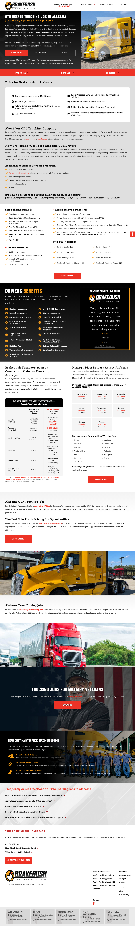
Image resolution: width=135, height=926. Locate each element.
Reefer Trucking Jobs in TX (104, 878)
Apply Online (17, 53)
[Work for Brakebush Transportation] (20, 9)
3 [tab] (106, 342)
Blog (121, 891)
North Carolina (89, 912)
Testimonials (41, 53)
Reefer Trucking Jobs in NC (104, 882)
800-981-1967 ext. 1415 (18, 920)
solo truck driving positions (50, 523)
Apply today (31, 139)
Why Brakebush (107, 4)
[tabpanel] (105, 323)
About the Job (87, 4)
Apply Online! (67, 276)
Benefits (96, 889)
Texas (37, 911)
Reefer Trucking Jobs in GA (104, 885)
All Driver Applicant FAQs (18, 860)
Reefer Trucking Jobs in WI (104, 875)
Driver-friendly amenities (19, 173)
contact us (42, 139)
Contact (123, 4)
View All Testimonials (105, 346)
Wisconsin (15, 911)
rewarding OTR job (42, 506)
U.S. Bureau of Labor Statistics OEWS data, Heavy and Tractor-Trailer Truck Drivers (32, 478)
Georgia (113, 911)
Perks (64, 53)
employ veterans (75, 696)
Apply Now (67, 705)
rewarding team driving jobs (31, 609)
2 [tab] (104, 342)
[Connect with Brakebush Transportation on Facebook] (132, 234)
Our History (124, 894)
